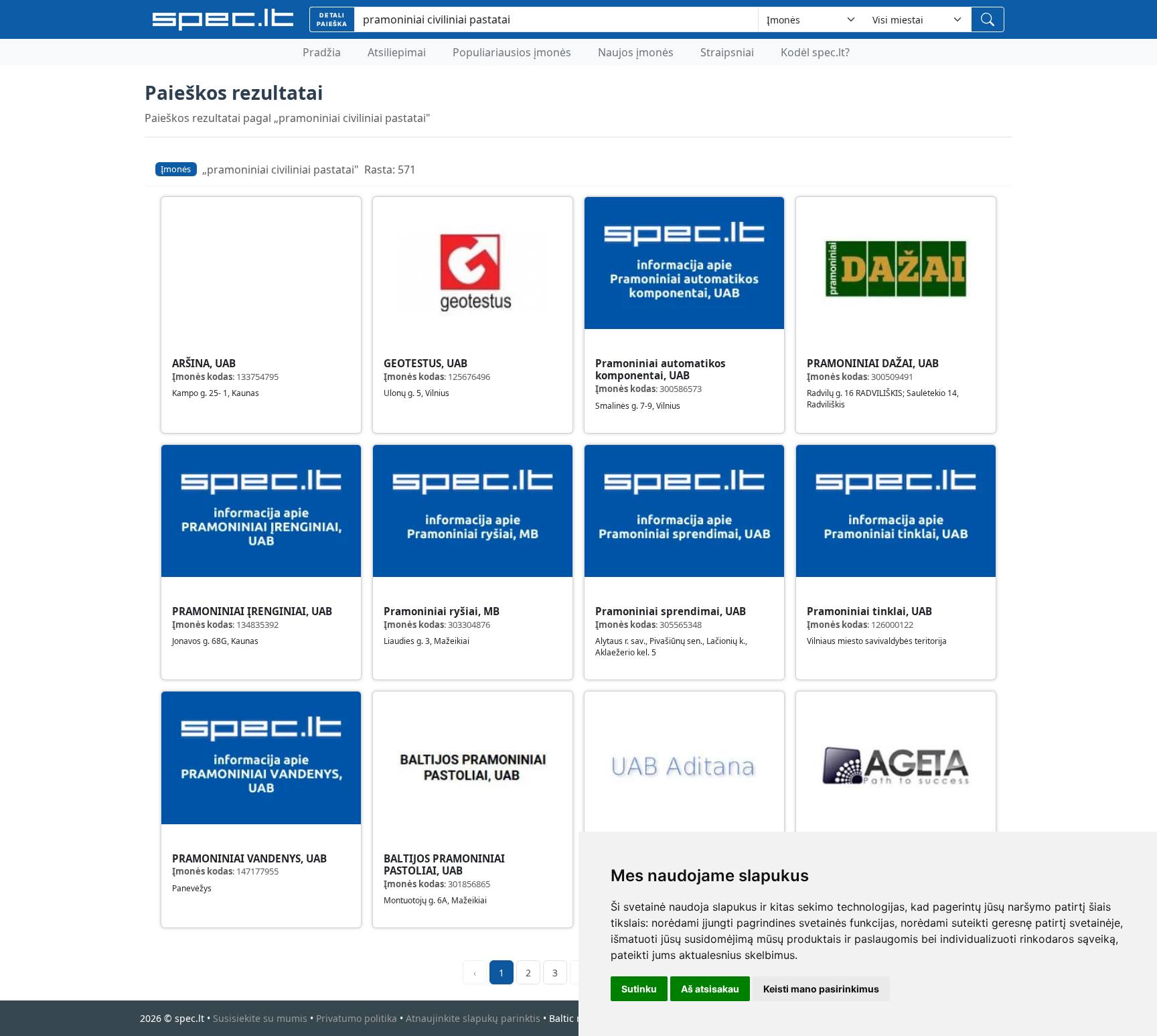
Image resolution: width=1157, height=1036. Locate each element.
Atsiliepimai (397, 52)
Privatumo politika (356, 1018)
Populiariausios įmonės (512, 52)
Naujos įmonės (636, 52)
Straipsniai (727, 52)
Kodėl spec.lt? (815, 52)
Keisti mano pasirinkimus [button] (821, 988)
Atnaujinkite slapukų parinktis (473, 1018)
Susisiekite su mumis (260, 1018)
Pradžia (322, 52)
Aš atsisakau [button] (710, 988)
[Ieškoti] (987, 19)
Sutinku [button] (639, 988)
